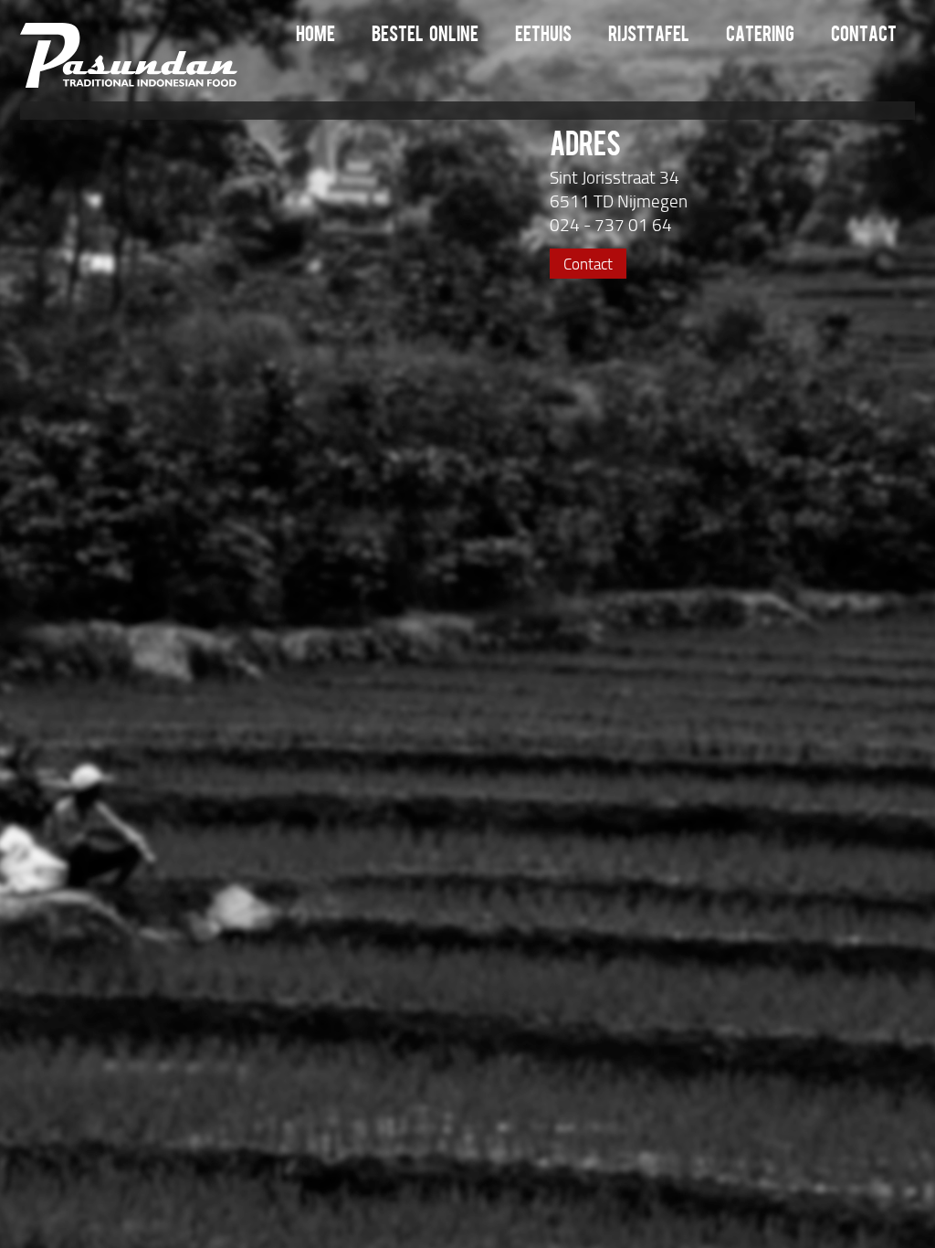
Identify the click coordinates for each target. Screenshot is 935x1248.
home (315, 36)
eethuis (543, 36)
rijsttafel (648, 36)
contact (864, 36)
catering (760, 36)
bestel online (425, 36)
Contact (588, 263)
